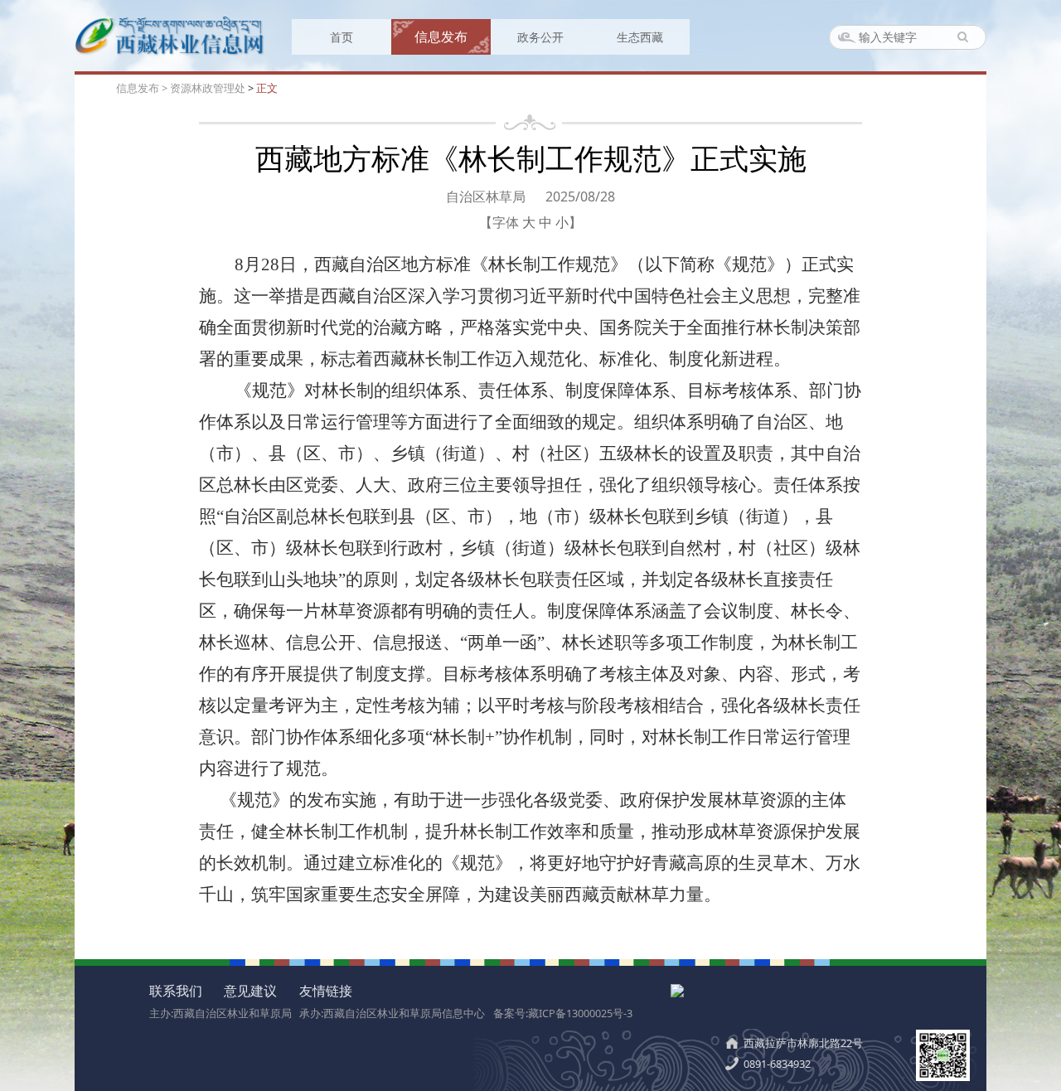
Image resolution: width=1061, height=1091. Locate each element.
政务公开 (540, 37)
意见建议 (250, 991)
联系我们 (175, 991)
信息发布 (441, 36)
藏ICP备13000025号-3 (580, 1013)
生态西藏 (640, 37)
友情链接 (325, 991)
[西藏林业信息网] (170, 51)
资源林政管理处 (207, 87)
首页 (341, 37)
